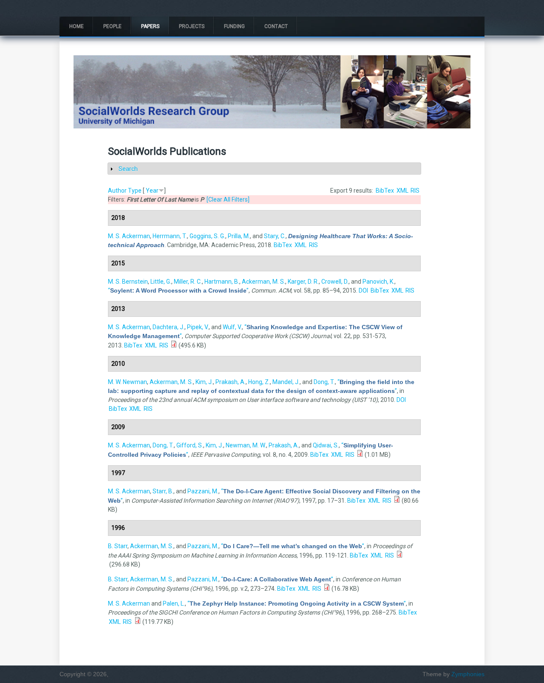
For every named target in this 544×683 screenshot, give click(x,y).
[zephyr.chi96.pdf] (137, 621)
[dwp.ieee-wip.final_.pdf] (360, 454)
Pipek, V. (198, 327)
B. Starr (118, 546)
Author (117, 190)
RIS (415, 190)
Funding (234, 26)
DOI (363, 290)
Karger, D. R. (303, 281)
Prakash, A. (230, 381)
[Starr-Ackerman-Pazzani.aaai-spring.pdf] (399, 555)
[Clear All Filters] (228, 199)
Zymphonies (467, 674)
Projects (191, 26)
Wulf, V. (232, 327)
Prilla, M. (239, 236)
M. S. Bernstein (128, 281)
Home (76, 26)
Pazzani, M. (202, 491)
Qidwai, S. (326, 445)
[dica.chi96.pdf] (326, 588)
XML (402, 190)
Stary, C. (275, 236)
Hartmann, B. (221, 281)
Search (128, 168)
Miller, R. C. (188, 281)
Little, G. (160, 281)
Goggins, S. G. (207, 236)
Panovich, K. (378, 281)
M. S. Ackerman (129, 236)
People (112, 26)
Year (152, 190)
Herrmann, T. (170, 236)
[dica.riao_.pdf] (397, 500)
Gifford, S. (189, 445)
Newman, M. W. (246, 445)
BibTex (385, 190)
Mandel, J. (286, 381)
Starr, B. (163, 491)
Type (135, 190)
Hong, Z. (259, 381)
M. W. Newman (127, 381)
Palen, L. (174, 603)
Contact (276, 26)
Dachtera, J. (168, 327)
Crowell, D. (334, 281)
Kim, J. (204, 381)
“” (178, 290)
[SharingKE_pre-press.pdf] (173, 345)
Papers (150, 26)
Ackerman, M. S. (263, 281)
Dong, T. (324, 381)
